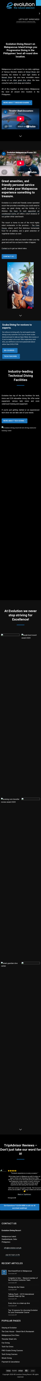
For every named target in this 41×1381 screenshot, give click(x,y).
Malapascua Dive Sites (10, 1335)
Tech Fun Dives (7, 1347)
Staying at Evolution (9, 1328)
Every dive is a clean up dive (19, 1303)
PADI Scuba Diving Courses (12, 1350)
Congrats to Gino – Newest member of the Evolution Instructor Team (23, 1279)
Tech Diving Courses (9, 1354)
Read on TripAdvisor (24, 1194)
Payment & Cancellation (11, 1362)
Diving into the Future (16, 1287)
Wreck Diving (7, 1358)
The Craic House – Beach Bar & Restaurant (18, 1331)
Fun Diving (6, 1343)
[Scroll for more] (20, 136)
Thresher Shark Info (9, 1339)
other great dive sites (22, 80)
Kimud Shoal (31, 72)
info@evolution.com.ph (12, 1248)
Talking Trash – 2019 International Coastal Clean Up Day (21, 1295)
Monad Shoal (7, 77)
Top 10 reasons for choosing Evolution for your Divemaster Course (23, 1311)
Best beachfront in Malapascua (20, 1271)
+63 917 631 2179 (12, 1255)
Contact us (6, 248)
